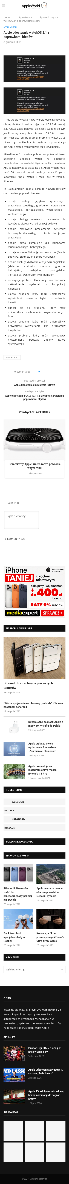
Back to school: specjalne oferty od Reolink (15, 937)
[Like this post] (41, 371)
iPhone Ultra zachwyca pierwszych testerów (28, 685)
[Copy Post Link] (50, 371)
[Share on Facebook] (46, 371)
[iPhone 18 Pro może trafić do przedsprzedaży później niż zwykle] (18, 874)
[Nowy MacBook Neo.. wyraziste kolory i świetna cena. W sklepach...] (13, 1152)
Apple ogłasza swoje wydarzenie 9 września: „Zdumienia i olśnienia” (42, 747)
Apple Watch (25, 17)
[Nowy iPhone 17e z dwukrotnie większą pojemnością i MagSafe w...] (34, 1152)
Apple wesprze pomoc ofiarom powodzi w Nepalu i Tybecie (49, 892)
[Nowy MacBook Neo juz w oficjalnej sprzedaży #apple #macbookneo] (55, 1131)
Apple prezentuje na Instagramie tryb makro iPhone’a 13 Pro (42, 770)
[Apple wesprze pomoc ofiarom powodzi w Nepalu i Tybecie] (51, 874)
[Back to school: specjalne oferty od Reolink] (18, 919)
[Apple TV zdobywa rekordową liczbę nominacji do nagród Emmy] (14, 1097)
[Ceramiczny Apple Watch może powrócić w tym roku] (34, 440)
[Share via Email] (55, 371)
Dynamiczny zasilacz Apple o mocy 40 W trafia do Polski (45, 723)
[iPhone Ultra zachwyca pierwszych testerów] (34, 658)
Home (7, 17)
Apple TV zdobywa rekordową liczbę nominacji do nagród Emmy (46, 1095)
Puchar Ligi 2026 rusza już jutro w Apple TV (44, 1049)
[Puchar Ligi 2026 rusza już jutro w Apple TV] (14, 1053)
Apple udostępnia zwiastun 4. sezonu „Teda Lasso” (45, 1071)
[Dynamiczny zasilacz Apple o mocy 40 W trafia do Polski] (14, 727)
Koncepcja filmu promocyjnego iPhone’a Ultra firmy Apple (50, 937)
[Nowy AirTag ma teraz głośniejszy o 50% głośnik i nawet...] (55, 1152)
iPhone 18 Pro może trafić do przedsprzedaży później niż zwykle (18, 894)
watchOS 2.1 (12, 357)
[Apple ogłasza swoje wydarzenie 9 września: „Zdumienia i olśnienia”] (14, 749)
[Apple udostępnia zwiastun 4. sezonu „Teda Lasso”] (14, 1075)
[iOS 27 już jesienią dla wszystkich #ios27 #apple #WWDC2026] (34, 1131)
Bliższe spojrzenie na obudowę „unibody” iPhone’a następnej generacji (33, 705)
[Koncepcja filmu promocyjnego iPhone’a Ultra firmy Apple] (51, 919)
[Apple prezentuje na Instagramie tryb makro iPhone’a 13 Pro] (14, 771)
